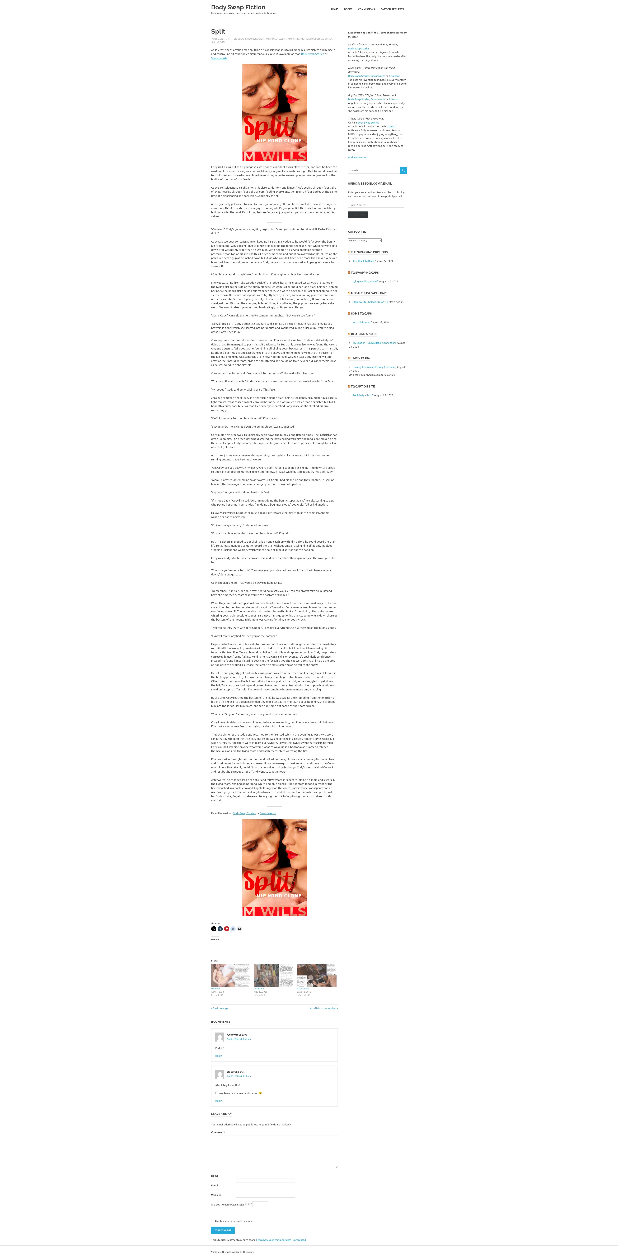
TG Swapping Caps (365, 272)
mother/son (307, 38)
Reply (218, 1055)
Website (216, 1194)
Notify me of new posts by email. (234, 1220)
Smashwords (219, 58)
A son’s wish (303, 988)
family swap (271, 38)
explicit (259, 38)
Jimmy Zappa (360, 358)
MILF (297, 38)
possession (321, 38)
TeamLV (390, 126)
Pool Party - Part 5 (363, 395)
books (250, 38)
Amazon (395, 75)
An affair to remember (323, 1008)
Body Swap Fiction (238, 7)
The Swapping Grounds (369, 252)
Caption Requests (392, 9)
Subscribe (358, 214)
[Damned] (231, 975)
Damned (215, 988)
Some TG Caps (361, 313)
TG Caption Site (363, 386)
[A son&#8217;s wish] (317, 975)
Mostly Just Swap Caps (369, 293)
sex (330, 38)
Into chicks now (361, 322)
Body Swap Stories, (359, 99)
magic (291, 38)
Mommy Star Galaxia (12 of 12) (370, 301)
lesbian (283, 38)
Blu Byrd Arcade (364, 334)
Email (214, 1185)
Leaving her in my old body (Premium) (374, 366)
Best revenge (220, 1008)
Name (214, 1175)
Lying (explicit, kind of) (366, 281)
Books (348, 9)
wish (222, 42)
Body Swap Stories (312, 53)
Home (334, 9)
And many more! (357, 157)
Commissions (366, 9)
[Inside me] (274, 975)
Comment (218, 1132)
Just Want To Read (363, 260)
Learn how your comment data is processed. (281, 1239)
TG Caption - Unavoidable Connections (374, 342)
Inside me (259, 988)
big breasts (240, 38)
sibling (215, 42)
